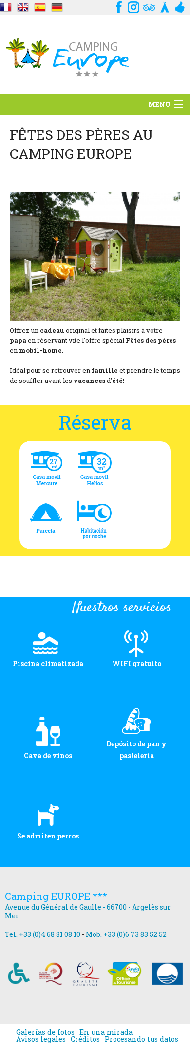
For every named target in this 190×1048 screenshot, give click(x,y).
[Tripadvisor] (149, 6)
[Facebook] (118, 6)
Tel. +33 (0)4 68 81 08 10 (42, 934)
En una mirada (106, 1032)
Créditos (85, 1039)
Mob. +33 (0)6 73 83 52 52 (126, 934)
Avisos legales (41, 1039)
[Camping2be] (165, 6)
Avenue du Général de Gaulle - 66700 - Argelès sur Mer (88, 911)
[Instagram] (133, 6)
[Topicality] (6, 6)
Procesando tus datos (141, 1039)
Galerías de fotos (45, 1032)
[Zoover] (180, 6)
